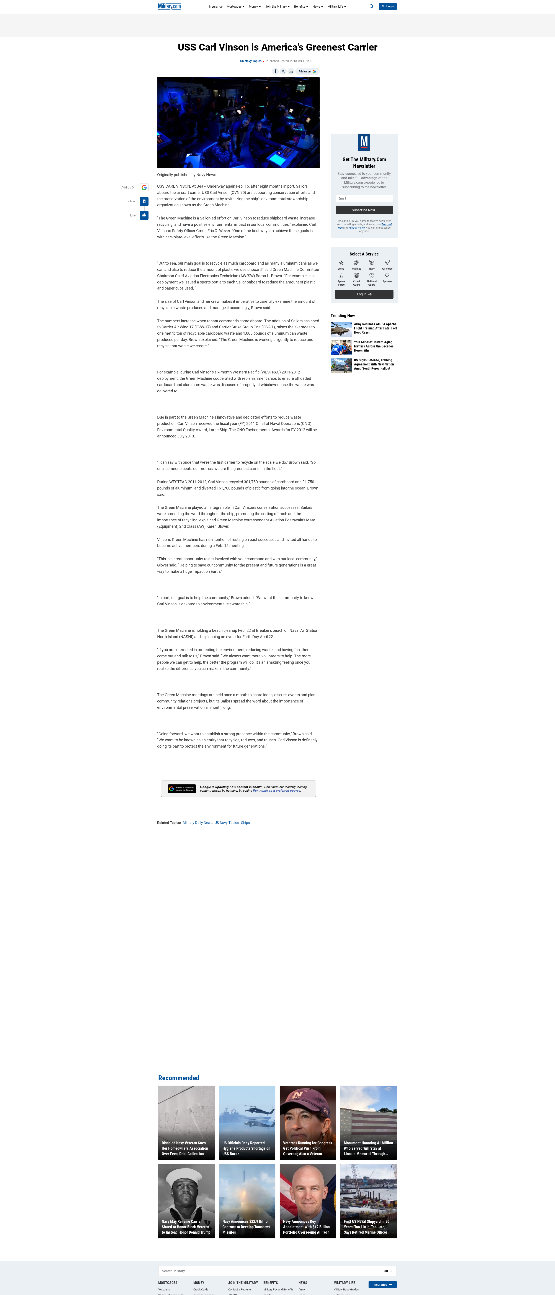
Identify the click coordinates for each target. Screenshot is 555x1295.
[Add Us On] (144, 187)
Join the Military (276, 6)
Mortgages (234, 6)
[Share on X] (283, 71)
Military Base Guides (346, 1289)
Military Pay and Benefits (278, 1289)
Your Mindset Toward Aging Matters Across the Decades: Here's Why (374, 346)
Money (253, 6)
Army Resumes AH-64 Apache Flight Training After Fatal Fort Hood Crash (375, 328)
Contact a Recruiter (240, 1289)
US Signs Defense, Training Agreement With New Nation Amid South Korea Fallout (374, 364)
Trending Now (343, 315)
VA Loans (164, 1289)
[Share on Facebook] (275, 71)
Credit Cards (200, 1289)
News (316, 6)
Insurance (215, 6)
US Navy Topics (250, 60)
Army (302, 1289)
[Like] (144, 215)
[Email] (290, 71)
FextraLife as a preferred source (276, 790)
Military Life (335, 6)
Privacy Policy (356, 227)
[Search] (372, 6)
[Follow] (144, 201)
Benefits (299, 6)
